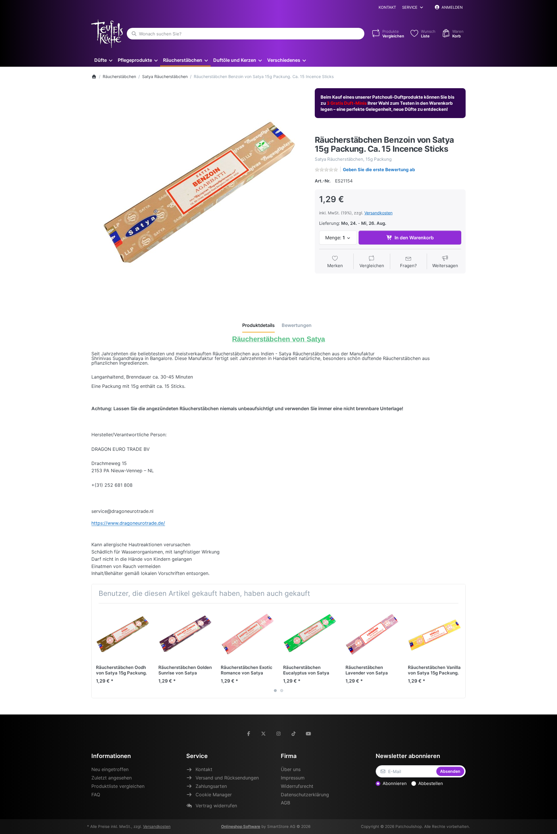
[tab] (258, 325)
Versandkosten (378, 212)
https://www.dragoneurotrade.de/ (128, 523)
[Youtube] (308, 733)
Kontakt (387, 7)
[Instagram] (278, 733)
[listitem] (198, 195)
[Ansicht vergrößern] (198, 195)
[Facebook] (248, 733)
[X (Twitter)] (263, 733)
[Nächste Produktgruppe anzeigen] (459, 651)
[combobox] (245, 34)
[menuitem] (103, 60)
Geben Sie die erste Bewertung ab (379, 169)
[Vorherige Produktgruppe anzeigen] (98, 651)
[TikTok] (293, 733)
